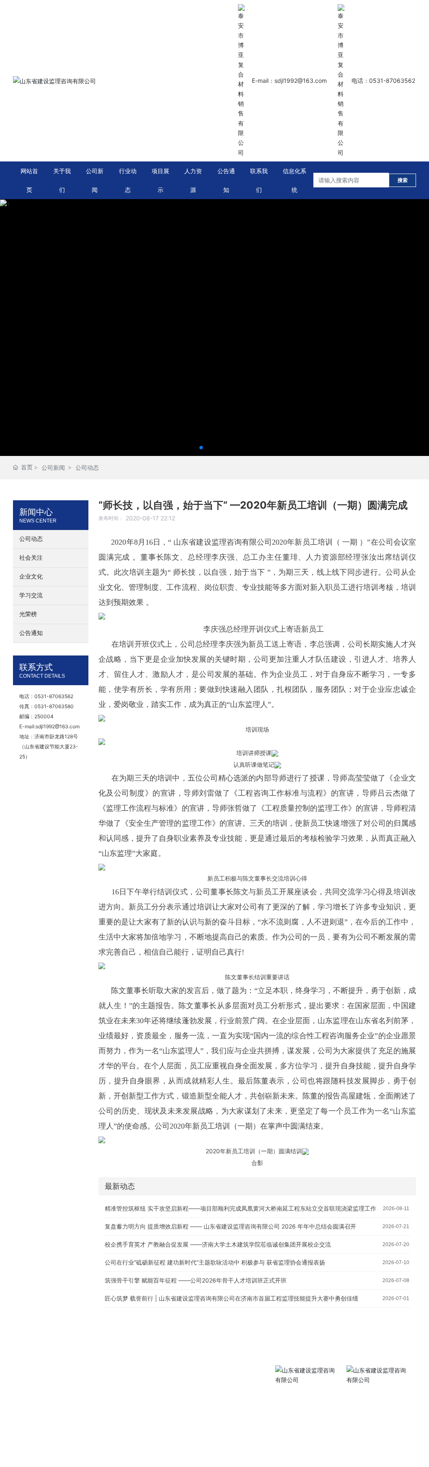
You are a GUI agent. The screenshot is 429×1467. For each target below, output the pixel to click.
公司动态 (87, 467)
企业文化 (31, 576)
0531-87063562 (53, 696)
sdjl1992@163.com (58, 726)
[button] (201, 447)
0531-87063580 (54, 706)
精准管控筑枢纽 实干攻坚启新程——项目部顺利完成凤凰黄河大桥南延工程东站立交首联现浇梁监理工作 (240, 1208)
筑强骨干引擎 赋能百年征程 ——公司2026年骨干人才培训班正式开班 (196, 1280)
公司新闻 (53, 467)
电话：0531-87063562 (383, 80)
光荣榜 (28, 614)
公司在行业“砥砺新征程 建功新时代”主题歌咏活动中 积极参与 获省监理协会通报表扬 (215, 1262)
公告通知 (31, 633)
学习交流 (31, 595)
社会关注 (31, 558)
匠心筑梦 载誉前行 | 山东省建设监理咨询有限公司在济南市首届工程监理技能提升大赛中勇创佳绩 (231, 1298)
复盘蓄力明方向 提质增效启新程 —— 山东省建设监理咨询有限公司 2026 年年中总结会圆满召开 (230, 1226)
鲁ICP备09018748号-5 (39, 1418)
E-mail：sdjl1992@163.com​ (289, 80)
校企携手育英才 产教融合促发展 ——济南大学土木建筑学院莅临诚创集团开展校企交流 (218, 1244)
